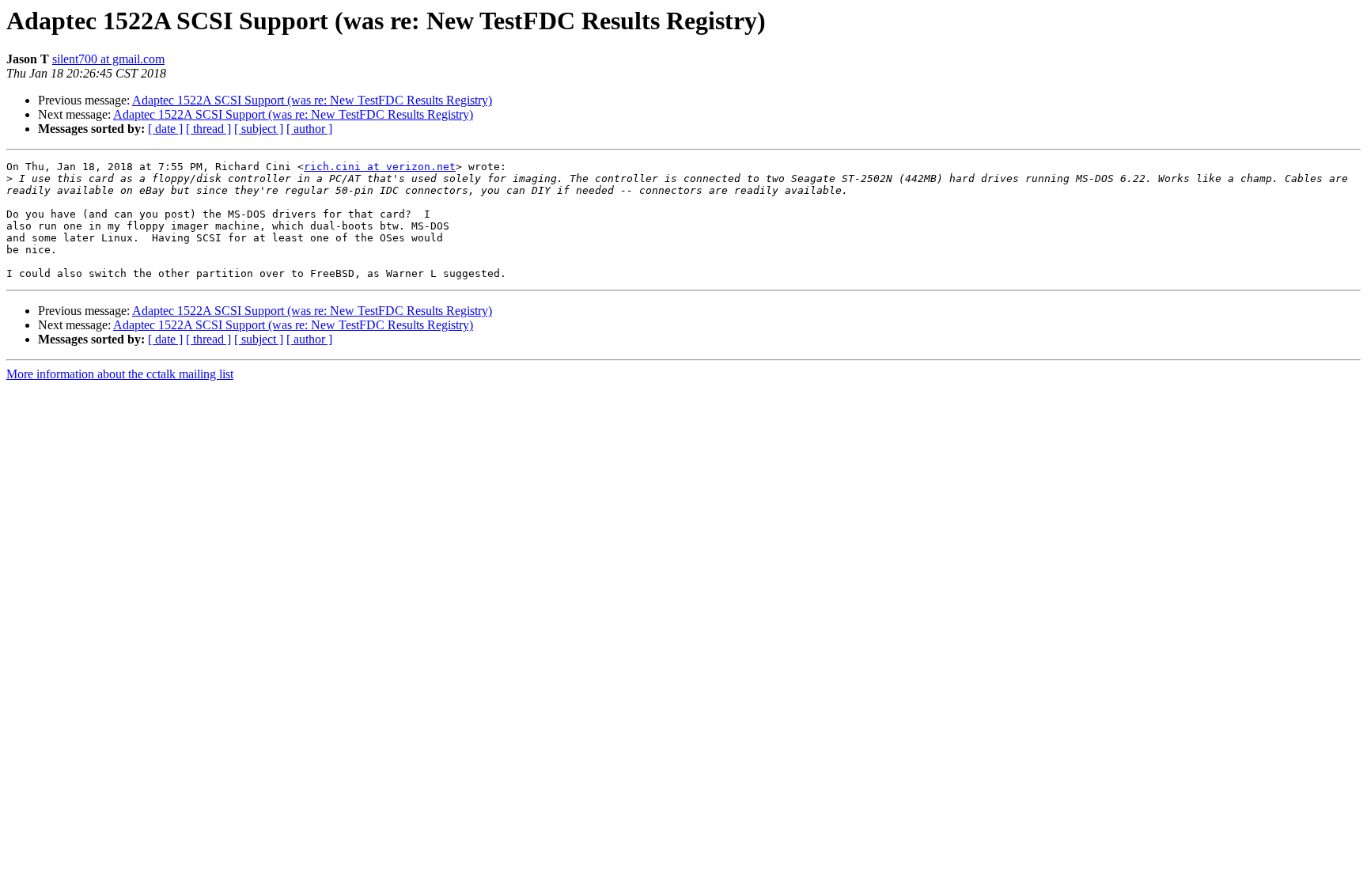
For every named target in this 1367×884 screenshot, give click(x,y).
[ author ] (309, 128)
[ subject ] (258, 128)
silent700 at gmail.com (108, 59)
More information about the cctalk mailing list (119, 374)
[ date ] (165, 128)
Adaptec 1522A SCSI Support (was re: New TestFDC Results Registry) (312, 100)
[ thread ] (208, 128)
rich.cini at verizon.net (380, 167)
